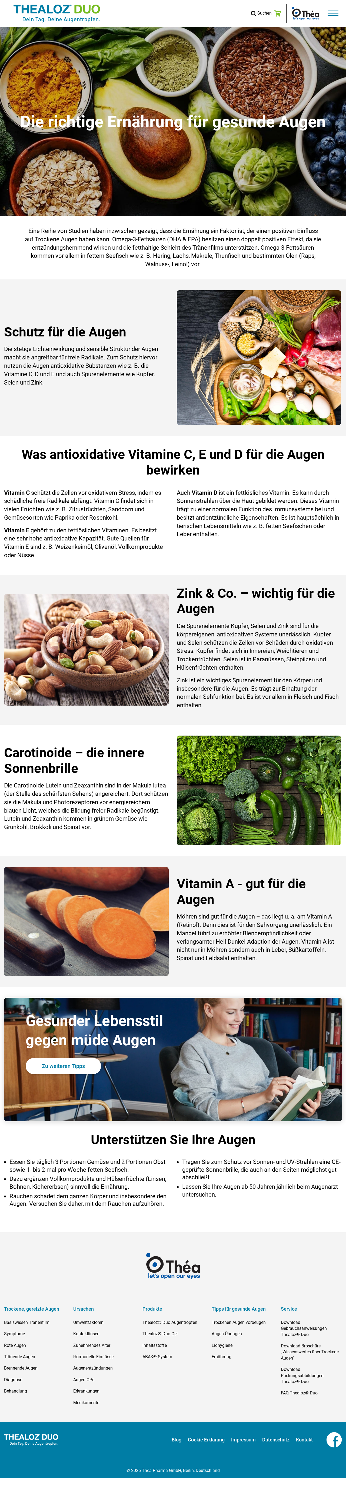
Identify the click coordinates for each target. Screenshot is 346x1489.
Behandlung (15, 1391)
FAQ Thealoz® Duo (299, 1392)
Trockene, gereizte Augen (31, 1309)
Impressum (243, 1440)
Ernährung (221, 1356)
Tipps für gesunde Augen (239, 1309)
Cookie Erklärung (206, 1440)
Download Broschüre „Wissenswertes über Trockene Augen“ (310, 1352)
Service (289, 1309)
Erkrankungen (86, 1391)
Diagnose (13, 1379)
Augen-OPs (83, 1379)
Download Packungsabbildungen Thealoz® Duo (302, 1375)
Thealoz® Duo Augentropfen (169, 1322)
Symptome (14, 1333)
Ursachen (83, 1309)
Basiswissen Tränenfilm (26, 1322)
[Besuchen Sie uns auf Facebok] (327, 1439)
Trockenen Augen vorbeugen (239, 1322)
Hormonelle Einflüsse (93, 1356)
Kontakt (304, 1440)
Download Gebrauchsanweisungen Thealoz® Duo (304, 1328)
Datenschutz (276, 1440)
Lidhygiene (222, 1345)
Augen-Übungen (227, 1333)
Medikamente (86, 1402)
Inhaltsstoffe (154, 1345)
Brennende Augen (21, 1368)
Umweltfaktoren (88, 1322)
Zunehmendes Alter (91, 1345)
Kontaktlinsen (86, 1333)
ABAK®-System (157, 1356)
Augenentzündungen (93, 1368)
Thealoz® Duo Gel (160, 1333)
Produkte (152, 1309)
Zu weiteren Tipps (63, 1066)
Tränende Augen (19, 1356)
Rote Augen (15, 1345)
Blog (176, 1440)
